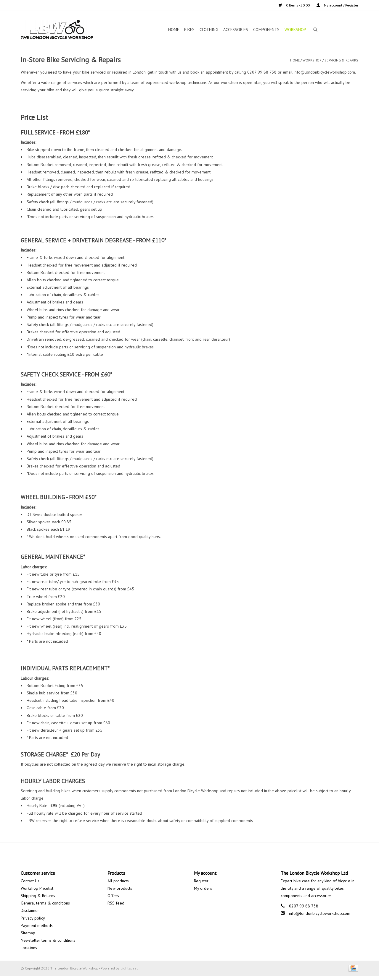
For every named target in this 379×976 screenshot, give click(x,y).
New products (119, 888)
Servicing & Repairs (341, 60)
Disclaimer (30, 910)
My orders (203, 888)
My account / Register (340, 5)
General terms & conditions (45, 903)
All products (118, 881)
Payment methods (37, 925)
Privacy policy (33, 918)
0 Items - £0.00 (298, 5)
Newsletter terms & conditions (48, 940)
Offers (113, 895)
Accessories (235, 29)
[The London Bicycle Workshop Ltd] (67, 29)
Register (201, 881)
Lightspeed (130, 968)
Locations (29, 947)
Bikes (189, 29)
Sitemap (28, 933)
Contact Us (30, 881)
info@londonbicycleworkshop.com (319, 913)
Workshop (295, 29)
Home (173, 29)
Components (266, 29)
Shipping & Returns (38, 895)
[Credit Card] (352, 968)
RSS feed (115, 903)
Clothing (209, 29)
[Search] (315, 29)
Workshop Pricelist (37, 888)
